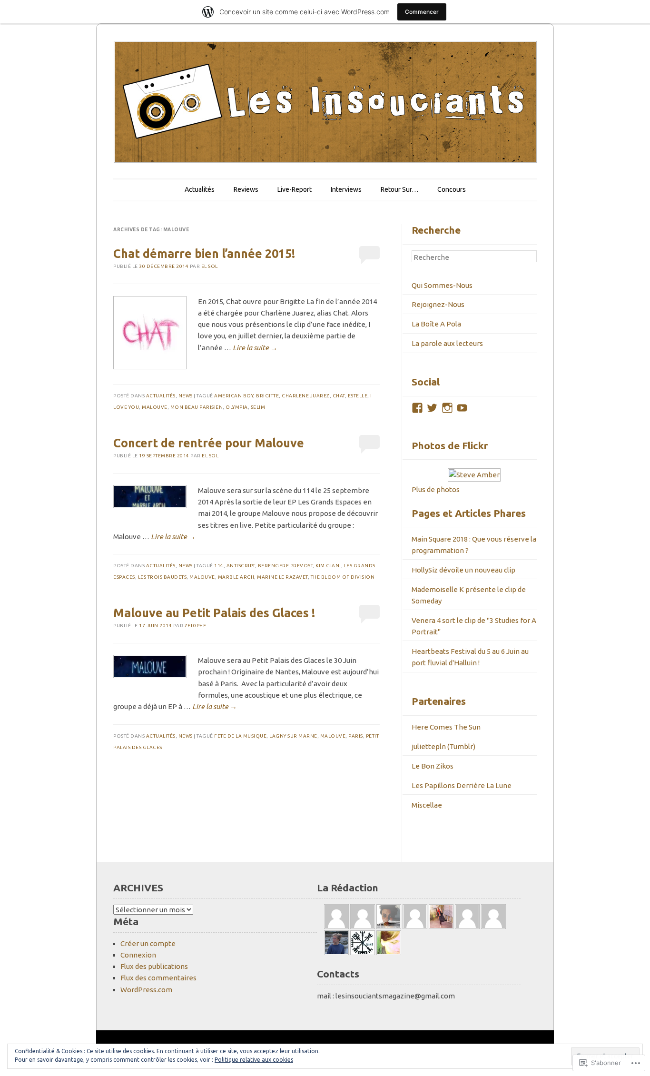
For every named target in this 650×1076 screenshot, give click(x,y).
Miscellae (427, 805)
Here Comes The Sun (446, 727)
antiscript (241, 565)
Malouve (154, 407)
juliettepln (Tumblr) (443, 746)
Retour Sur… (399, 189)
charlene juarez (306, 395)
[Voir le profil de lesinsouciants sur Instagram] (447, 408)
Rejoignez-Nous (438, 304)
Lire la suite (255, 348)
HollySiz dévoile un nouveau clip (463, 570)
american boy (233, 395)
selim (258, 407)
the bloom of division (343, 577)
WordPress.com (146, 990)
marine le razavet (282, 577)
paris (355, 736)
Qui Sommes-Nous (442, 285)
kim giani (328, 565)
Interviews (346, 189)
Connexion (138, 955)
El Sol (209, 266)
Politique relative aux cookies (254, 1059)
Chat (339, 395)
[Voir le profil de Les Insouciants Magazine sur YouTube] (462, 408)
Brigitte (267, 395)
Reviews (246, 189)
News (185, 395)
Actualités (200, 189)
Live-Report (294, 189)
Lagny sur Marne (293, 736)
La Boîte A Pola (436, 324)
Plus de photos (436, 489)
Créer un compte (148, 943)
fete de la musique (240, 736)
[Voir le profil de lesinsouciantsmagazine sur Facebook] (417, 408)
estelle (358, 395)
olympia (237, 407)
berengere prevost (285, 565)
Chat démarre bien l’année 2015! (204, 253)
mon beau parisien (196, 407)
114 (219, 565)
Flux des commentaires (158, 978)
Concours (451, 189)
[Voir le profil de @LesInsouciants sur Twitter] (432, 408)
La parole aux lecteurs (447, 343)
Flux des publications (154, 966)
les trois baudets (162, 577)
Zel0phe (196, 625)
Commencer (422, 11)
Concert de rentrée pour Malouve (208, 443)
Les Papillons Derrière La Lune (462, 785)
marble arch (236, 577)
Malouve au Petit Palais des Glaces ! (214, 613)
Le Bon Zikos (432, 766)
